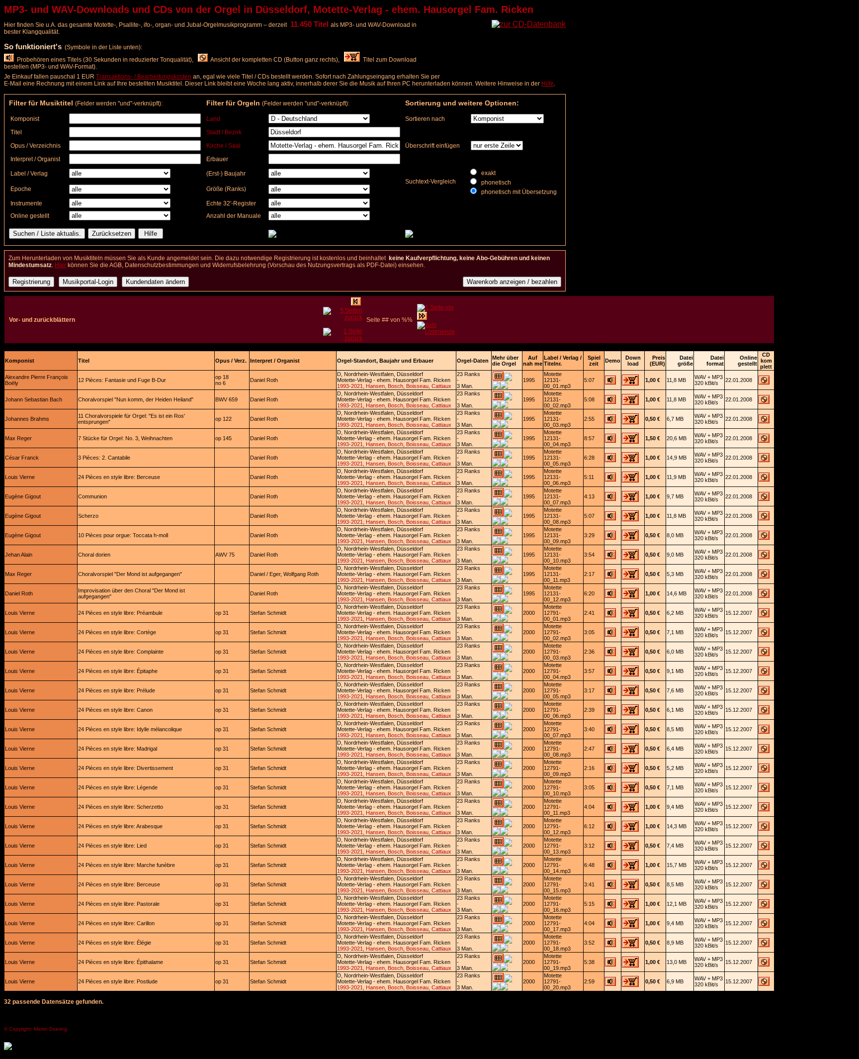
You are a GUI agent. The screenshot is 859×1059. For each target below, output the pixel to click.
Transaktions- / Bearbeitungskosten (143, 76)
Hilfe (547, 83)
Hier (60, 265)
